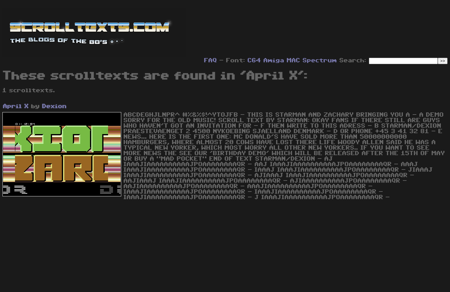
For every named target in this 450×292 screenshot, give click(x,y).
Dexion (54, 106)
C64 (254, 60)
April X (16, 106)
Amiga (274, 60)
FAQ (210, 60)
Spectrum (320, 60)
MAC (293, 60)
